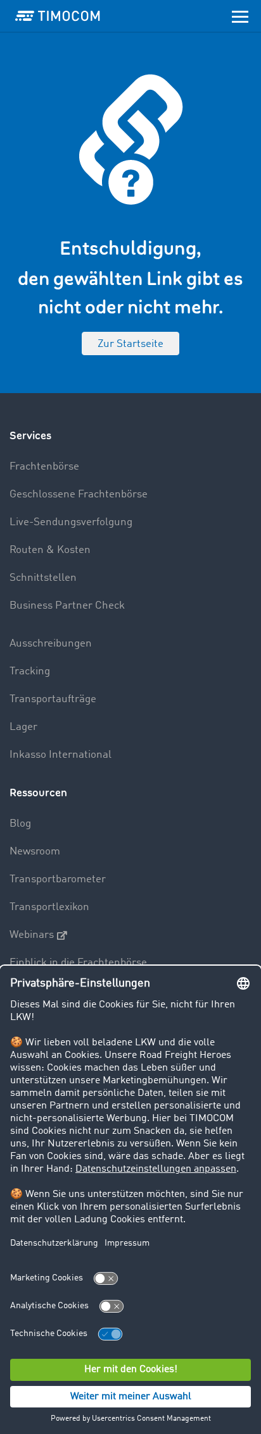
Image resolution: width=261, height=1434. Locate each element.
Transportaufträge (53, 699)
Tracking (30, 671)
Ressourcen (38, 793)
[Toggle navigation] (240, 16)
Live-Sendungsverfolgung (71, 522)
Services (30, 435)
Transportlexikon (49, 907)
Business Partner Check (67, 605)
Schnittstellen (43, 578)
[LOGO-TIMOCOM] (57, 16)
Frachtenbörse (44, 466)
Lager (23, 727)
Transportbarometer (58, 879)
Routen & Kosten (50, 550)
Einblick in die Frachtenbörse (78, 962)
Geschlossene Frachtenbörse (79, 494)
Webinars (32, 935)
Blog (20, 823)
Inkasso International (60, 755)
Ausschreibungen (51, 643)
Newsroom (35, 851)
